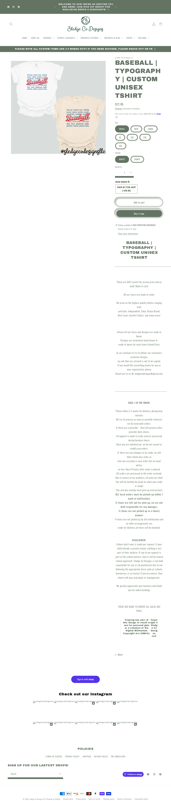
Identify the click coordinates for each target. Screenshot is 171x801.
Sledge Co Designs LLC (38, 799)
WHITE (122, 159)
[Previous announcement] (55, 7)
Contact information (124, 799)
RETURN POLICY (101, 756)
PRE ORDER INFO (118, 756)
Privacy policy (81, 799)
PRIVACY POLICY (72, 756)
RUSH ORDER (121, 181)
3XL (145, 137)
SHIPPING (87, 756)
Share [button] (120, 654)
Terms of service (94, 799)
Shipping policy (108, 799)
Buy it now (139, 213)
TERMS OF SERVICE (54, 756)
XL (120, 137)
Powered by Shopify (53, 799)
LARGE (151, 128)
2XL (132, 137)
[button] (11, 24)
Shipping (118, 108)
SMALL (122, 128)
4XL (120, 145)
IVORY (137, 159)
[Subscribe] (59, 773)
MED (136, 128)
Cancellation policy (141, 799)
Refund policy (68, 799)
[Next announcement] (116, 7)
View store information (128, 233)
